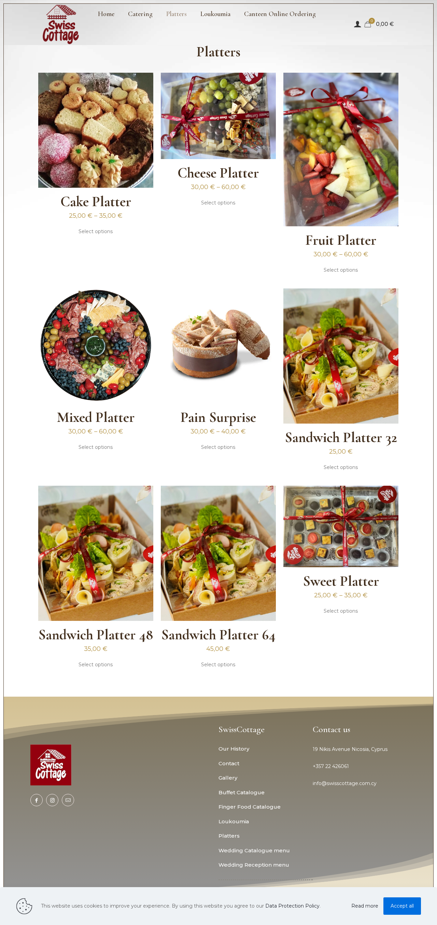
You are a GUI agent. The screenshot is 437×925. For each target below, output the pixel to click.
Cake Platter (95, 201)
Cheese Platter (218, 173)
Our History (233, 748)
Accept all (402, 906)
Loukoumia (233, 821)
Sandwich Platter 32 (341, 437)
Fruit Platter (340, 240)
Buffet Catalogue (241, 792)
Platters (229, 835)
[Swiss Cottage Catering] (61, 24)
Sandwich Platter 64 (218, 634)
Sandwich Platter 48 (95, 634)
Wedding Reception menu (253, 865)
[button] (360, 749)
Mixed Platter (96, 417)
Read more (364, 906)
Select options (96, 231)
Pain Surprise (218, 417)
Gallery (227, 777)
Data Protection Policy (292, 906)
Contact (228, 763)
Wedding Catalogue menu (254, 850)
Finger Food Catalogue (249, 806)
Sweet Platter (341, 581)
